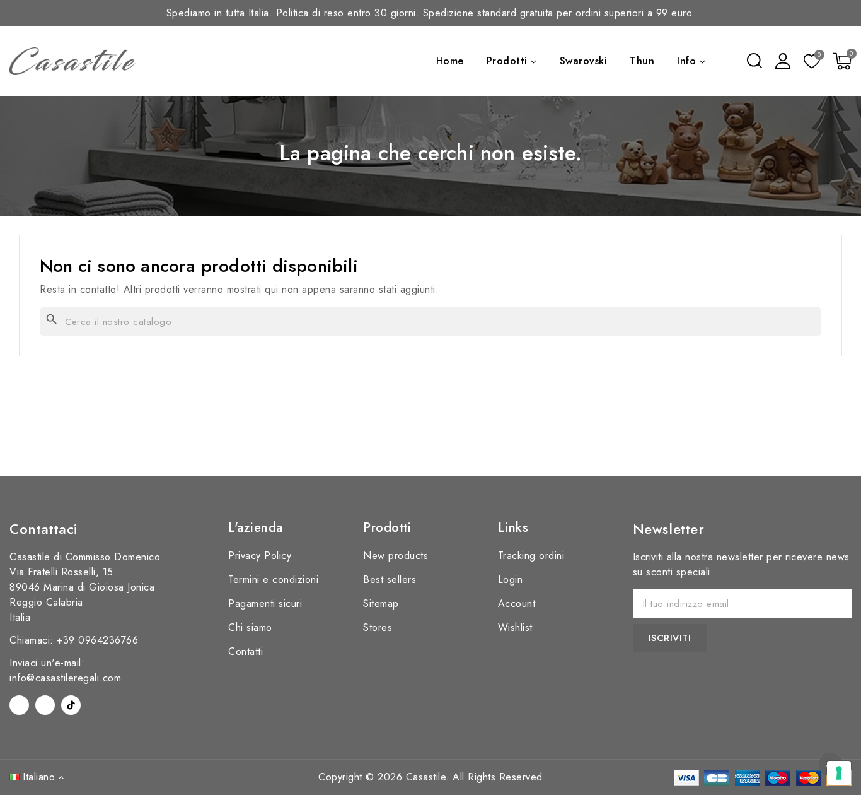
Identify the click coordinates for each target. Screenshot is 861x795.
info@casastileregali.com (65, 678)
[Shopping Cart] (842, 61)
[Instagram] (45, 705)
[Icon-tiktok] (71, 705)
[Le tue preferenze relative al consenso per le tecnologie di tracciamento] (839, 773)
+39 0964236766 (97, 640)
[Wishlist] (812, 62)
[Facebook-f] (19, 705)
